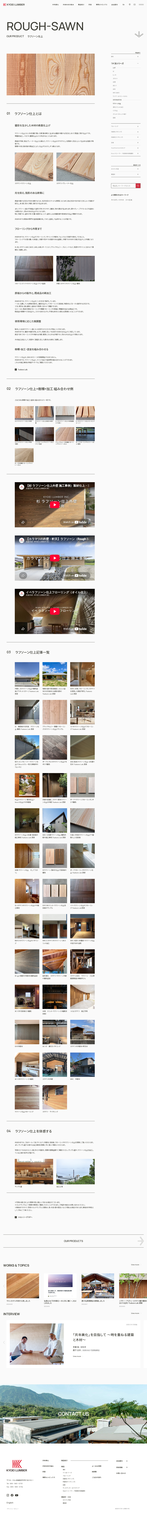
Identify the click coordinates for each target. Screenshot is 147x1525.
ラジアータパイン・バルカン (120, 96)
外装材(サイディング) (117, 137)
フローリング (114, 126)
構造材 (113, 174)
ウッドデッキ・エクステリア (118, 148)
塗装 (114, 118)
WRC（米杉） (116, 93)
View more (135, 1265)
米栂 (114, 82)
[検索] (138, 185)
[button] (4, 1286)
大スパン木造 (115, 169)
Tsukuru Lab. (23, 370)
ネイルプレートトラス (117, 200)
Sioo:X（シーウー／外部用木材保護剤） (122, 153)
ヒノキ (114, 75)
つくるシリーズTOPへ (25, 1217)
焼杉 (112, 56)
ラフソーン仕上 (117, 103)
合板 (112, 143)
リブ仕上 (115, 111)
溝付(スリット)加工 (118, 107)
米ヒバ (114, 85)
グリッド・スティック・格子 (119, 114)
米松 (114, 89)
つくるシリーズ (117, 63)
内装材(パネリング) (116, 132)
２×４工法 (128, 200)
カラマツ (115, 78)
